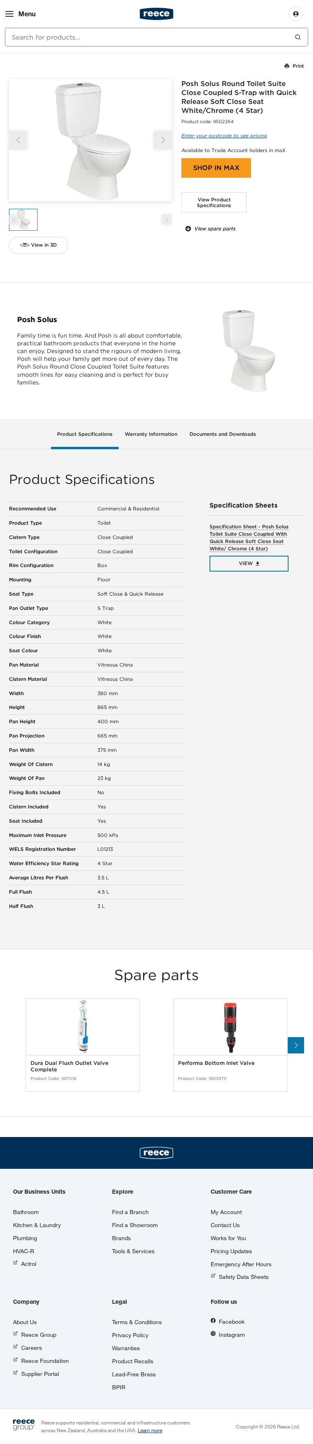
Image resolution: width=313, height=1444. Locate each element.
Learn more (150, 1430)
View (246, 563)
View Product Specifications (214, 202)
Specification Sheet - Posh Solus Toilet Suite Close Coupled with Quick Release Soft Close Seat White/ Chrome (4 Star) (249, 537)
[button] (163, 140)
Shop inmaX (216, 168)
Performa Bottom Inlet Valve (216, 1063)
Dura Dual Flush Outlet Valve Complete (69, 1066)
